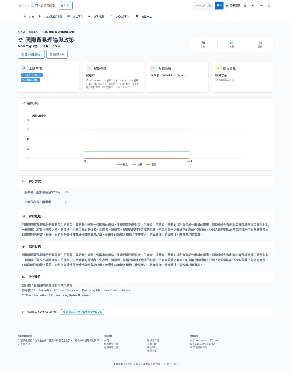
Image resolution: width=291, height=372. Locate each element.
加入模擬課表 (33, 54)
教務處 (156, 364)
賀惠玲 (90, 75)
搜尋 (219, 5)
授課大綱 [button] (58, 54)
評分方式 (35, 181)
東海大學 (118, 364)
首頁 (22, 32)
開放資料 (152, 347)
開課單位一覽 (111, 343)
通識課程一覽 (111, 347)
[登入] (245, 5)
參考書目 (35, 277)
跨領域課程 (153, 340)
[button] (97, 17)
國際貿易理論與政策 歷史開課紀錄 (84, 311)
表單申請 (152, 343)
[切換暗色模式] (269, 5)
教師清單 (152, 350)
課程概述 (35, 216)
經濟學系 (33, 32)
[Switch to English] (253, 5)
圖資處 (146, 364)
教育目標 (35, 246)
